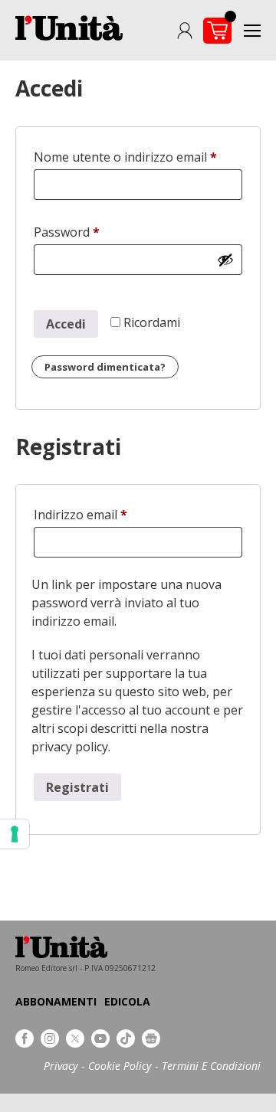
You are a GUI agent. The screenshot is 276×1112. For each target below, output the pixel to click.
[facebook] (24, 1038)
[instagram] (50, 1038)
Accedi (66, 324)
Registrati (77, 787)
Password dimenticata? (105, 367)
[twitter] (75, 1038)
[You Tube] (100, 1038)
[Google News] (151, 1038)
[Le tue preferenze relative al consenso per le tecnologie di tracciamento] (14, 834)
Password (92, 232)
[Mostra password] (225, 259)
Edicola (127, 1001)
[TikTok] (126, 1038)
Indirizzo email (106, 514)
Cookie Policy (119, 1065)
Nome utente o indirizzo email (138, 157)
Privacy (60, 1065)
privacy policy (69, 746)
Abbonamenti (56, 1001)
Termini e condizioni (211, 1065)
